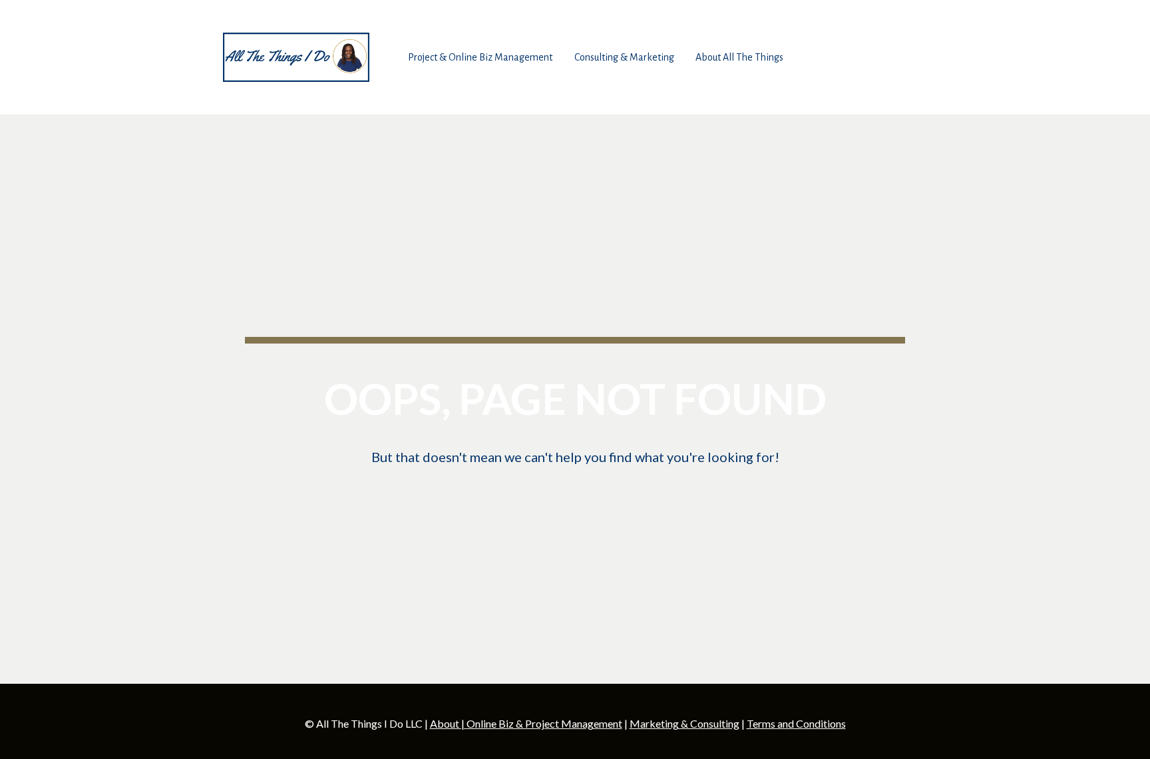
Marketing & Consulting (684, 723)
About (445, 723)
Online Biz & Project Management (544, 723)
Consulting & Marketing (624, 57)
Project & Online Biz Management (480, 57)
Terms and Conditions (796, 723)
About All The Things (739, 57)
